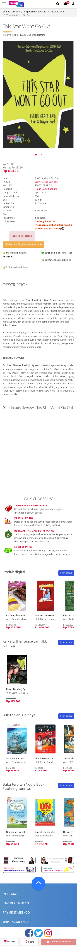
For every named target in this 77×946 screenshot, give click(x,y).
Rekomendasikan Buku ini (57, 260)
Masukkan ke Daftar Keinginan (15, 255)
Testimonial (63, 538)
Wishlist (11, 942)
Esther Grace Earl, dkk (46, 182)
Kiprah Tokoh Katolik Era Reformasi (53, 759)
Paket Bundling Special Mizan (22, 689)
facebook (29, 933)
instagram (48, 933)
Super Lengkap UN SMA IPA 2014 (52, 832)
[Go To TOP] (38, 883)
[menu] (4, 4)
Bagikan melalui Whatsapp (58, 253)
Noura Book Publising (46, 189)
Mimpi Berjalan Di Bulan (18, 759)
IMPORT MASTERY (44, 616)
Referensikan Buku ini (17, 267)
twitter (38, 933)
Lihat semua (66, 573)
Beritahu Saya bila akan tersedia (25, 244)
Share (31, 942)
